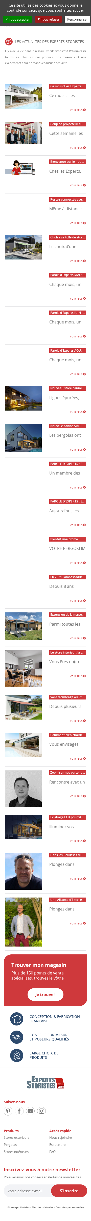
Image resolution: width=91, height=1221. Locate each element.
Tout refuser (49, 19)
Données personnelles (70, 1207)
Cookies (25, 1207)
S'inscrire (69, 1191)
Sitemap (12, 1207)
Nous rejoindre (60, 1137)
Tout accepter (19, 19)
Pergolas (10, 1144)
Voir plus (76, 110)
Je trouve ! (45, 994)
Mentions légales (42, 1207)
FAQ (52, 1151)
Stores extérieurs (16, 1137)
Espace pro (57, 1144)
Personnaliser (77, 19)
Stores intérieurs (16, 1151)
